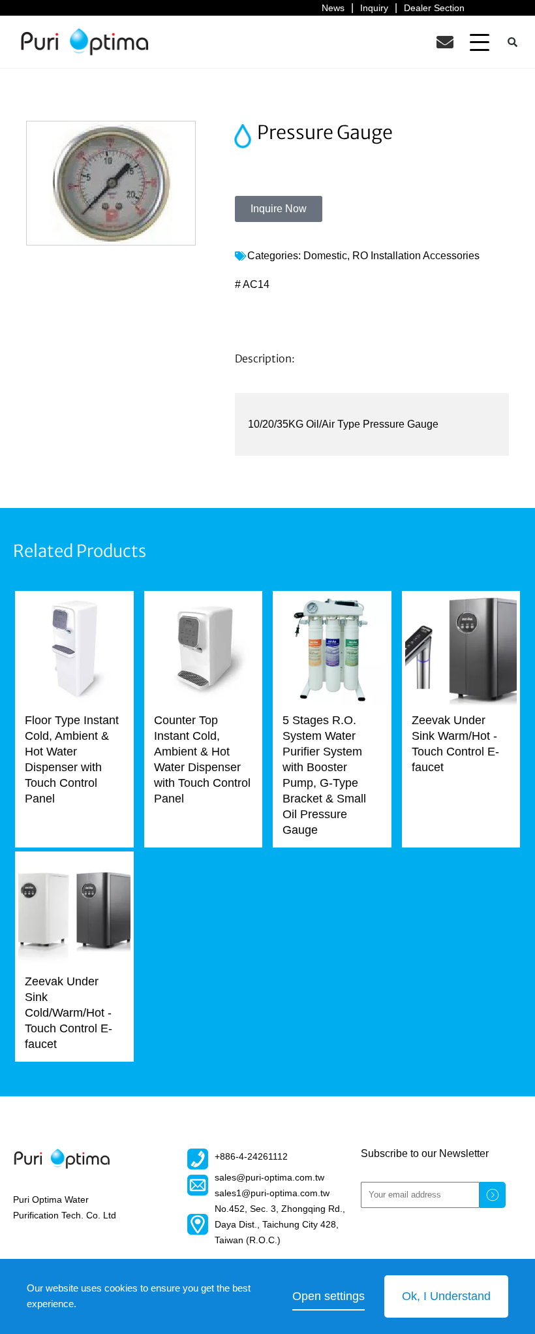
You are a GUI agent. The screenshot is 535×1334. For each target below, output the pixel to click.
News (333, 8)
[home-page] (85, 42)
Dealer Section (434, 8)
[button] (479, 42)
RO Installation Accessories (416, 255)
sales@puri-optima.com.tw (269, 1177)
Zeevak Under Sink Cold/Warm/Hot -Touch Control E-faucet (68, 1013)
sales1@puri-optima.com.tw (272, 1193)
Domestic (325, 255)
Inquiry (374, 8)
